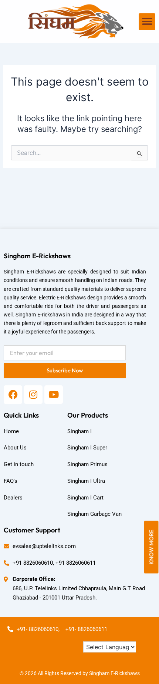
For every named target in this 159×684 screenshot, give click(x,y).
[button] (147, 21)
